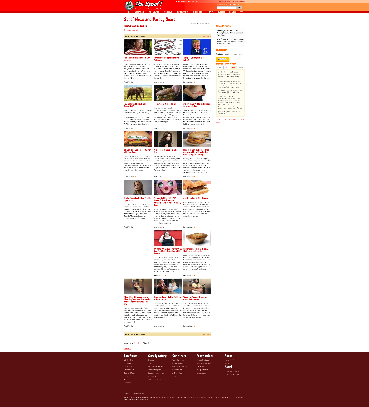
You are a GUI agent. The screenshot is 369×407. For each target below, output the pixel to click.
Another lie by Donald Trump (227, 79)
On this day (200, 366)
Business (127, 380)
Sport (126, 376)
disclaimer (144, 399)
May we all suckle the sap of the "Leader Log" (229, 112)
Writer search (177, 370)
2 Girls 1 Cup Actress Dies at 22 (228, 72)
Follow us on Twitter (232, 371)
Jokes (150, 363)
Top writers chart (178, 360)
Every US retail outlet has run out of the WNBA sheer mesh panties (230, 75)
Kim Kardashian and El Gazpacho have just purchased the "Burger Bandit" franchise (229, 102)
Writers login (176, 376)
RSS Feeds (152, 376)
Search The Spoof (203, 360)
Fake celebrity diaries (155, 366)
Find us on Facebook (232, 374)
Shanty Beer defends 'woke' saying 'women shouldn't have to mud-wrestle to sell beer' (230, 92)
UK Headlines (128, 363)
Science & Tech (129, 373)
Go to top (127, 349)
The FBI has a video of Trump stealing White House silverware (229, 97)
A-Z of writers (177, 373)
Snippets (151, 360)
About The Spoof (231, 360)
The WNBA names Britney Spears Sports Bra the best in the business (229, 82)
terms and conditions (131, 399)
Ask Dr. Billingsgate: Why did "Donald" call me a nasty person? (229, 87)
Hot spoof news (202, 370)
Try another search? (131, 30)
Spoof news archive (204, 363)
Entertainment (129, 370)
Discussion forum (225, 1)
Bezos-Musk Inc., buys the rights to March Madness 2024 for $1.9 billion (230, 108)
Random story (202, 373)
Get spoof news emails (156, 373)
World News (128, 366)
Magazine (127, 383)
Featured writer (177, 363)
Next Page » (206, 36)
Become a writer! (240, 1)
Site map (228, 363)
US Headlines (128, 360)
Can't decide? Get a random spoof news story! (230, 121)
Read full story (129, 82)
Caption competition (155, 370)
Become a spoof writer (180, 366)
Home (128, 12)
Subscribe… (222, 59)
